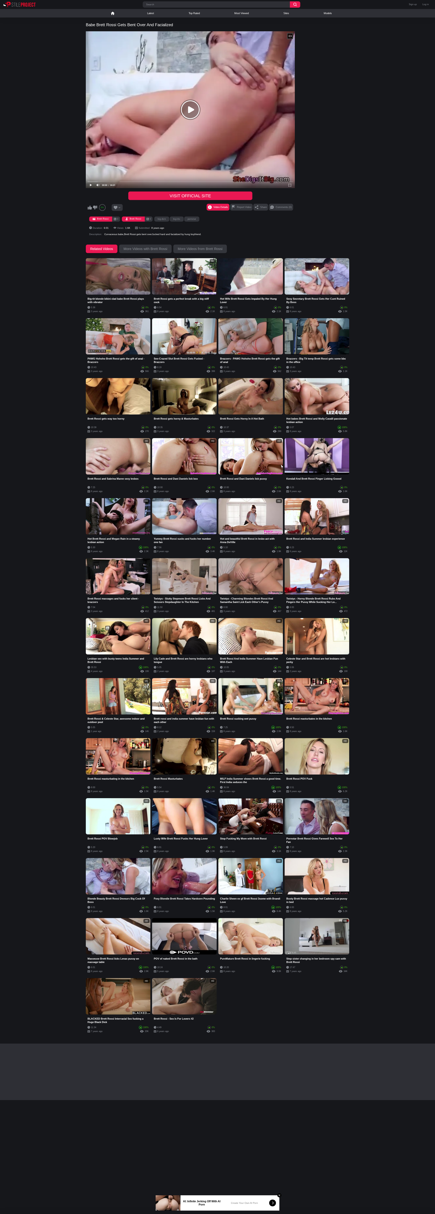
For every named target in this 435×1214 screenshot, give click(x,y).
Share (263, 207)
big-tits (176, 219)
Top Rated (194, 13)
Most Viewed (241, 13)
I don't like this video (95, 207)
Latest (150, 13)
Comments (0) (284, 207)
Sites (286, 13)
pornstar (192, 219)
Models (328, 13)
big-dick (162, 219)
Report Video (244, 207)
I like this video (90, 207)
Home (112, 13)
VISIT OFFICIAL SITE (190, 195)
